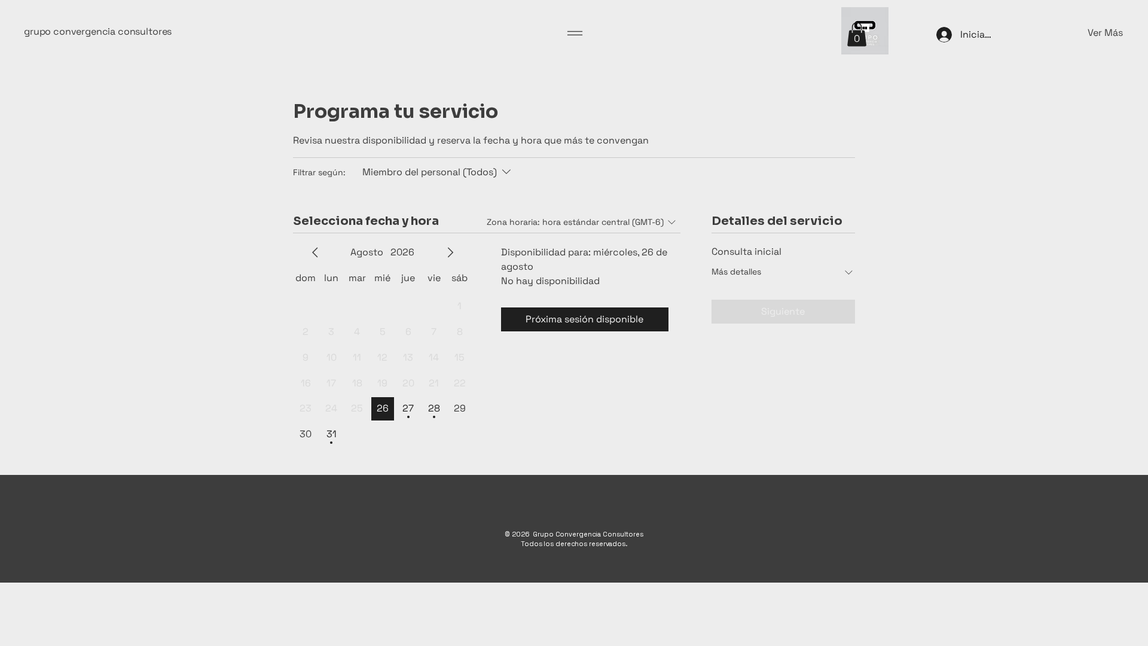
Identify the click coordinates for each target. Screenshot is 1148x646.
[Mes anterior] (315, 252)
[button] (1061, 33)
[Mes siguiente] (450, 252)
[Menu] (575, 33)
